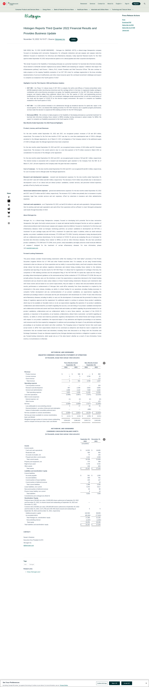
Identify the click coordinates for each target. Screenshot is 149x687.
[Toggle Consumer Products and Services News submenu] (41, 9)
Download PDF (126, 22)
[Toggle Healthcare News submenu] (89, 9)
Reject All (114, 683)
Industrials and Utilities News (100, 9)
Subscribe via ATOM (128, 28)
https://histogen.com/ (33, 572)
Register (136, 3)
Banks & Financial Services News (64, 9)
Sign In (127, 3)
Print (123, 20)
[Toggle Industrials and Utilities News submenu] (110, 9)
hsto (25, 564)
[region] (74, 683)
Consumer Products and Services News (27, 9)
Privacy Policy (64, 685)
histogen (32, 564)
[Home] (10, 3)
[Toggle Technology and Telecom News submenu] (133, 9)
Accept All (127, 683)
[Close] (146, 683)
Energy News (47, 9)
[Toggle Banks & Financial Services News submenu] (75, 9)
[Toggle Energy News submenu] (52, 9)
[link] (83, 3)
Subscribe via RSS (128, 25)
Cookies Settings (102, 683)
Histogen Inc (60, 39)
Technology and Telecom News (121, 9)
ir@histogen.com (29, 545)
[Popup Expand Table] (104, 363)
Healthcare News (82, 9)
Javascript (125, 30)
